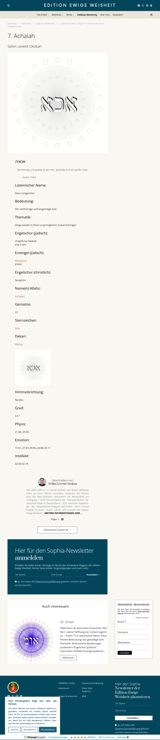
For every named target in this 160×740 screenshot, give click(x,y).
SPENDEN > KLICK (66, 683)
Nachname (124, 642)
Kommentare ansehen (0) (56, 529)
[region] (32, 716)
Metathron (21, 260)
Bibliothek (26, 23)
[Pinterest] (151, 5)
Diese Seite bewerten (87, 690)
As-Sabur (20, 296)
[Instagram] (147, 5)
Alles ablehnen (30, 729)
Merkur (19, 344)
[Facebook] (139, 5)
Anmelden (92, 574)
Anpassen (14, 729)
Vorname (123, 632)
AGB (84, 696)
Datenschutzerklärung (47, 581)
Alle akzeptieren (48, 729)
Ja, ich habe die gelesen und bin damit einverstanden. (50, 583)
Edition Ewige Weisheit (80, 5)
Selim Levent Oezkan (25, 46)
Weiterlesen (68, 657)
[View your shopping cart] (151, 15)
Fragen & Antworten (68, 696)
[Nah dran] (57, 698)
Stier (17, 328)
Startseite (12, 23)
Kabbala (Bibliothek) (45, 23)
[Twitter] (143, 5)
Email (122, 621)
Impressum (63, 688)
